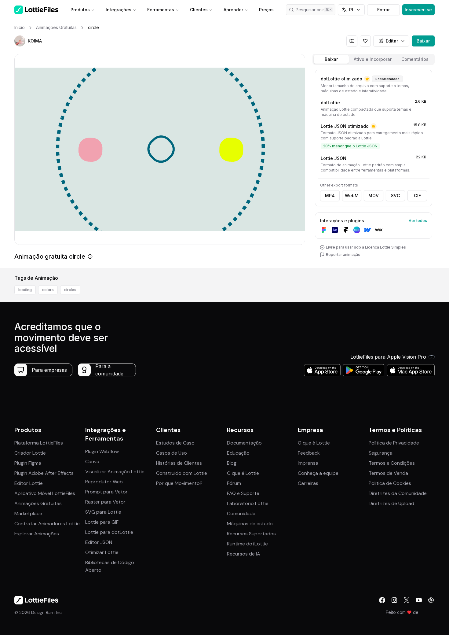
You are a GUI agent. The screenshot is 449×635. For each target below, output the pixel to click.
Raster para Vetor (105, 502)
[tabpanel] (373, 167)
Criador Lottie (30, 453)
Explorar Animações (36, 533)
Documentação (244, 443)
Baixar (423, 40)
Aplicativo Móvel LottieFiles (44, 493)
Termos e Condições (392, 463)
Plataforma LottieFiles (38, 443)
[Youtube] (418, 600)
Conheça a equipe (318, 473)
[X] (406, 600)
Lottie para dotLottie (109, 532)
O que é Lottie (243, 473)
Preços (266, 9)
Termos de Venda (388, 473)
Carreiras (308, 483)
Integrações (118, 9)
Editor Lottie (28, 483)
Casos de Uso (171, 453)
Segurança (380, 453)
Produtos (80, 9)
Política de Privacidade (394, 443)
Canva (92, 461)
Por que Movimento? (179, 483)
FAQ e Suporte (243, 493)
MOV (373, 195)
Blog (231, 463)
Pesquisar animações (316, 9)
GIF (417, 195)
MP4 (330, 195)
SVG (395, 195)
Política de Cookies (390, 483)
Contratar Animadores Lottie (47, 523)
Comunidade (241, 513)
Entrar (383, 9)
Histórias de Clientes (179, 463)
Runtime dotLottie (247, 544)
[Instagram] (394, 600)
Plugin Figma (27, 463)
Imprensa (308, 463)
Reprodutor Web (104, 481)
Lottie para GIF (102, 522)
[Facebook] (382, 600)
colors (48, 289)
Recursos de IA (243, 554)
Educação (238, 453)
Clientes (199, 9)
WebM (352, 195)
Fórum (234, 483)
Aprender (233, 9)
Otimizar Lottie (102, 552)
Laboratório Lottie (247, 503)
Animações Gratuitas (38, 503)
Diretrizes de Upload (391, 503)
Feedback (309, 453)
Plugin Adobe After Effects (44, 473)
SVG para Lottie (103, 512)
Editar (392, 40)
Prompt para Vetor (106, 492)
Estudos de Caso (175, 443)
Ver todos (418, 220)
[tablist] (373, 59)
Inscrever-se (418, 9)
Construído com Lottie (181, 473)
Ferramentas (160, 9)
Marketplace (28, 513)
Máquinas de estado (250, 523)
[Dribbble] (431, 600)
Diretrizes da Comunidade (398, 493)
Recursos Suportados (251, 533)
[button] (19, 40)
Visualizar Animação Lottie (114, 471)
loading (25, 289)
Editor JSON (98, 542)
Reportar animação (343, 254)
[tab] (331, 59)
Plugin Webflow (102, 451)
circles (70, 289)
